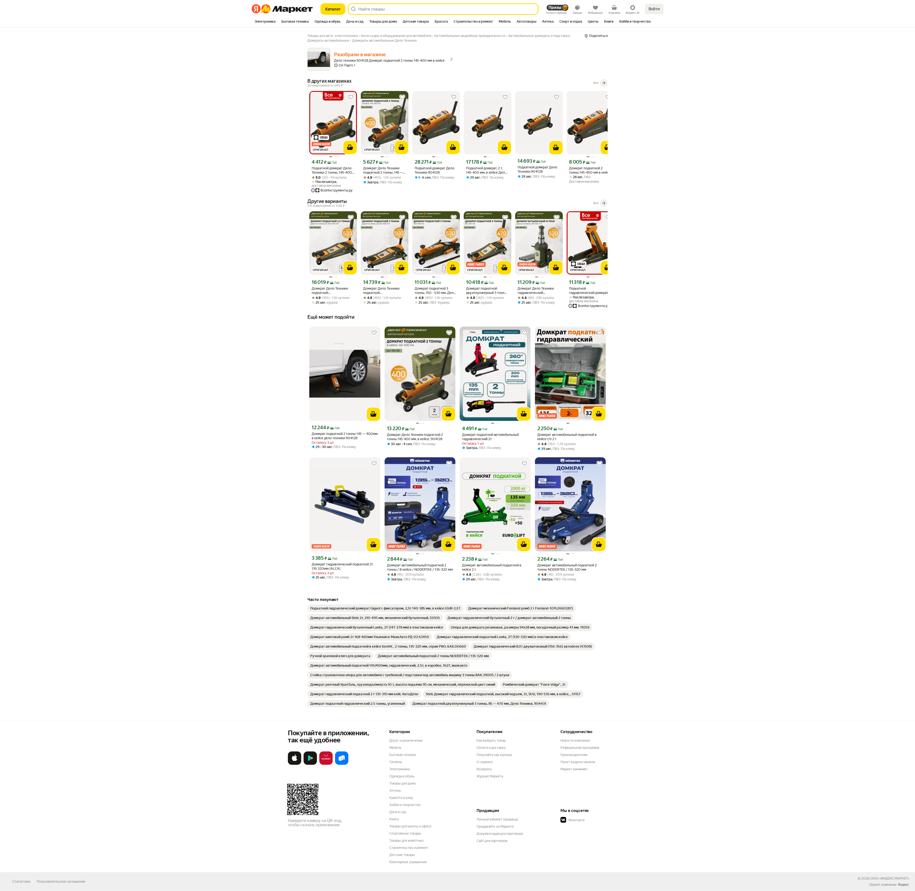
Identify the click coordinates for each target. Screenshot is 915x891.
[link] (385, 608)
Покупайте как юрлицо (494, 755)
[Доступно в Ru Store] (341, 763)
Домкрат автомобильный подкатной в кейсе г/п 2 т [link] (567, 437)
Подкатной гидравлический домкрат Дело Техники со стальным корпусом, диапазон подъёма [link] (590, 291)
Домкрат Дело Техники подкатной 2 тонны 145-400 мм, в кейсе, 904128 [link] (415, 437)
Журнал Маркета (490, 776)
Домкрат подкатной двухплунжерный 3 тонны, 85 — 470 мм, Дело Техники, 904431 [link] (487, 291)
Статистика (21, 881)
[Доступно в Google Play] (310, 763)
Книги (394, 819)
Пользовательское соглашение (61, 881)
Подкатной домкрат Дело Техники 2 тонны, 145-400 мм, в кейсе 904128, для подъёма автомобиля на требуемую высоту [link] (332, 170)
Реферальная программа (579, 748)
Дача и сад (397, 812)
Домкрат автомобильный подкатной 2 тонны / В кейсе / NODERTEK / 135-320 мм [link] (420, 567)
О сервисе (485, 762)
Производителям (573, 755)
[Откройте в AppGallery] (326, 763)
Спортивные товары (405, 833)
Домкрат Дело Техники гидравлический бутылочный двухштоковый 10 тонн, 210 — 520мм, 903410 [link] (536, 291)
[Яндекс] (903, 884)
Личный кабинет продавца (497, 819)
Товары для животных (406, 840)
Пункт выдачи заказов (577, 762)
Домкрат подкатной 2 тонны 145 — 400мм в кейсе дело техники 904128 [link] (345, 436)
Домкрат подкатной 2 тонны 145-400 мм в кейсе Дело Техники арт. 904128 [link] (589, 170)
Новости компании (575, 740)
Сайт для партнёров (492, 841)
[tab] (265, 22)
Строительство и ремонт (408, 848)
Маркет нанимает (574, 769)
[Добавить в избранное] (350, 97)
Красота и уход (401, 798)
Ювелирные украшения (407, 862)
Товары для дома (402, 783)
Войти (654, 9)
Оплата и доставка (491, 748)
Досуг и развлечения (405, 740)
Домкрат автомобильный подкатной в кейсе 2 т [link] (491, 567)
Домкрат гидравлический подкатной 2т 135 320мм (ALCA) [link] (342, 566)
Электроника (399, 769)
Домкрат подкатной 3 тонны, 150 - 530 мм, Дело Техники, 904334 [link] (435, 291)
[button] (593, 820)
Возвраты (484, 769)
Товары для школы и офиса (410, 826)
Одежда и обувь (402, 776)
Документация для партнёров (500, 834)
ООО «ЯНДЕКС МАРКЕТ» (889, 878)
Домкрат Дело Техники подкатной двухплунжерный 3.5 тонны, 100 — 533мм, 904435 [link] (330, 291)
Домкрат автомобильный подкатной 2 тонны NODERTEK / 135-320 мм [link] (567, 567)
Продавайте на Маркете (495, 826)
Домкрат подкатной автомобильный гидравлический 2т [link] (490, 437)
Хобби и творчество (405, 805)
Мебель (395, 748)
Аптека (395, 790)
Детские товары (402, 855)
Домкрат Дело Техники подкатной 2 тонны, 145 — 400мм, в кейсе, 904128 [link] (383, 170)
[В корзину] (350, 147)
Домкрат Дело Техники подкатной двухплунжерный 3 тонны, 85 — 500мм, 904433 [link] (384, 291)
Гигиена (395, 762)
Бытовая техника (402, 755)
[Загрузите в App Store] (294, 763)
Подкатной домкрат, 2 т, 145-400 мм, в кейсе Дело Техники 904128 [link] (486, 170)
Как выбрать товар (491, 740)
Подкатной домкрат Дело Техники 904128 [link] (434, 170)
